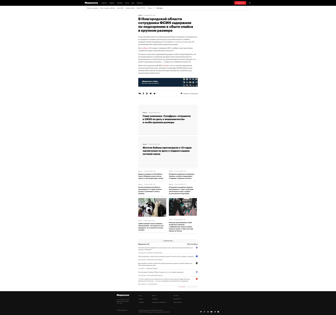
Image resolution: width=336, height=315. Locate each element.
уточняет (165, 65)
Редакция (141, 302)
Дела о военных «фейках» (107, 8)
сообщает (145, 48)
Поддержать (240, 3)
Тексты (127, 3)
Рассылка (155, 299)
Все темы (159, 8)
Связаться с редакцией (190, 93)
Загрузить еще (168, 240)
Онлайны (120, 3)
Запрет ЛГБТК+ (141, 8)
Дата (133, 3)
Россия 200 (177, 299)
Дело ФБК (120, 8)
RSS (154, 295)
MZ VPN (176, 295)
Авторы (141, 299)
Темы (140, 295)
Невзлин (150, 8)
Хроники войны (130, 8)
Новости (104, 3)
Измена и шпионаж (92, 8)
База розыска (178, 302)
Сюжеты (111, 3)
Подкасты (140, 3)
